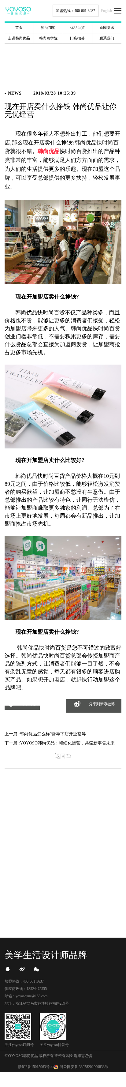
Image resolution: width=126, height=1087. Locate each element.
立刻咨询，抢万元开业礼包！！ (63, 904)
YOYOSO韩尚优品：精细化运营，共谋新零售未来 (67, 743)
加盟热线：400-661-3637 (75, 11)
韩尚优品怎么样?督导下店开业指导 (53, 734)
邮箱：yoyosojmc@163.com (26, 996)
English (106, 11)
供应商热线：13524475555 (26, 989)
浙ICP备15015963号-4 (35, 1067)
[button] (22, 708)
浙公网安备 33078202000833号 (84, 1067)
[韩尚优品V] (22, 969)
